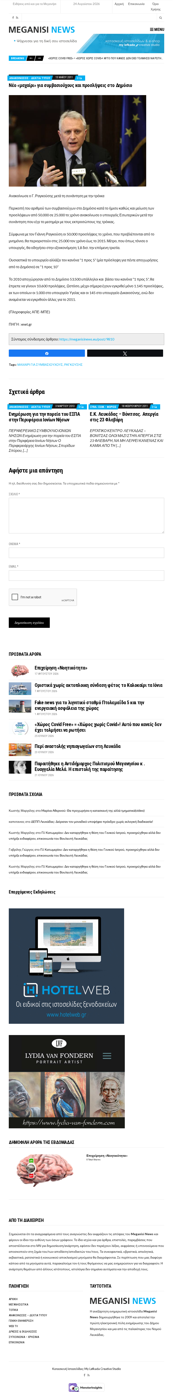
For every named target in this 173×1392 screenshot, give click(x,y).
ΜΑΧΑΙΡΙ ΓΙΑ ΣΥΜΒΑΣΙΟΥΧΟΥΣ (40, 364)
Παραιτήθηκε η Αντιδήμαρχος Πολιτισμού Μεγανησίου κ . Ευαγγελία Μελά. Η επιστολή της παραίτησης (90, 766)
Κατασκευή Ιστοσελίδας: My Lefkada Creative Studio (86, 1369)
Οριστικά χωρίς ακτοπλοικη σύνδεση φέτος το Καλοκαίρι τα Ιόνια (98, 685)
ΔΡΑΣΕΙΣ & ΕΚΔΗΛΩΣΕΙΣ (23, 1331)
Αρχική (119, 4)
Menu (158, 29)
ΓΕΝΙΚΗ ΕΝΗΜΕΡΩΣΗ (21, 1320)
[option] (106, 58)
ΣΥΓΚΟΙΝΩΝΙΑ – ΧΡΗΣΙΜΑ (24, 1337)
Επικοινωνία (136, 4)
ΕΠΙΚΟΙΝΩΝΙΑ (16, 1342)
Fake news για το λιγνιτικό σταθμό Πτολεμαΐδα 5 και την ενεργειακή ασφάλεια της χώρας (89, 705)
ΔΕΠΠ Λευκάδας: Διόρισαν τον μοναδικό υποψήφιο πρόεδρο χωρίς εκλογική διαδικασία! (92, 821)
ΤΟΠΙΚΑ (13, 1310)
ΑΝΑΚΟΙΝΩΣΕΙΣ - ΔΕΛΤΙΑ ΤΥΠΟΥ (29, 78)
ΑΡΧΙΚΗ (13, 1299)
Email (13, 566)
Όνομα (14, 544)
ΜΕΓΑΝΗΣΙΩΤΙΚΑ (18, 1304)
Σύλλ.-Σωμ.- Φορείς (103, 407)
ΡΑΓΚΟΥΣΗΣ (73, 364)
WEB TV (13, 1326)
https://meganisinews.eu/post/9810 (86, 339)
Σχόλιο (14, 494)
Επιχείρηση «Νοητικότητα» (61, 668)
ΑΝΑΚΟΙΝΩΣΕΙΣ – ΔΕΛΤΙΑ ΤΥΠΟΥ (28, 1315)
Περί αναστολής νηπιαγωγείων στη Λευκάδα (76, 58)
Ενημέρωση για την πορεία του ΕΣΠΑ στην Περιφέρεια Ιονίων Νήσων (44, 417)
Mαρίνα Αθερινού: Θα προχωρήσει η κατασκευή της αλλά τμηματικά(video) (93, 810)
